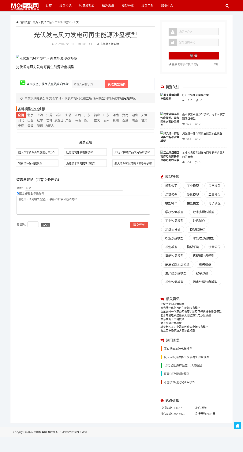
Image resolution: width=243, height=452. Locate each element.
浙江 (59, 115)
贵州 (116, 120)
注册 (216, 64)
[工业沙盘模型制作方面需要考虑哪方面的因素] (169, 158)
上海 (40, 115)
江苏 (49, 115)
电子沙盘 (214, 203)
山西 (30, 120)
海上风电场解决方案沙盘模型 (177, 330)
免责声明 (129, 98)
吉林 (49, 120)
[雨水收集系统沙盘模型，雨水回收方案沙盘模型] (169, 119)
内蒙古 (49, 126)
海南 (78, 120)
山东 (106, 115)
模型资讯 (65, 6)
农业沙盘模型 (174, 238)
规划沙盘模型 (174, 282)
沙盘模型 (193, 194)
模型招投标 (197, 229)
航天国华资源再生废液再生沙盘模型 (186, 357)
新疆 (40, 126)
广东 (87, 115)
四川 (87, 120)
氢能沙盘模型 (174, 256)
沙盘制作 (199, 221)
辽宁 (40, 120)
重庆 (97, 120)
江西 (78, 115)
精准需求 (108, 6)
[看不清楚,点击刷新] (45, 225)
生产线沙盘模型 (175, 273)
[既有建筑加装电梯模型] (169, 100)
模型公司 (171, 186)
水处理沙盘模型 (203, 238)
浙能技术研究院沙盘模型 (80, 163)
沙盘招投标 (172, 229)
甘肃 (144, 120)
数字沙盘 (202, 273)
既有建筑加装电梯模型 (79, 152)
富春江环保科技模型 (30, 163)
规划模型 (171, 247)
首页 (49, 6)
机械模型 (205, 264)
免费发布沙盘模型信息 (185, 64)
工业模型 (193, 186)
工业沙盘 (214, 194)
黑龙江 (58, 120)
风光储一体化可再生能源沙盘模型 (180, 307)
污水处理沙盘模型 (205, 282)
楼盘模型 (193, 203)
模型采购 (193, 247)
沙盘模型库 (86, 6)
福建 (97, 115)
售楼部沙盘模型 (203, 256)
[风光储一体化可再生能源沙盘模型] (169, 139)
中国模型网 (40, 432)
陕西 (135, 120)
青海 (30, 126)
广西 (68, 120)
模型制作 (171, 203)
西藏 (125, 120)
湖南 (125, 115)
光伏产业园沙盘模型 (172, 304)
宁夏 (21, 126)
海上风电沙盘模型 (171, 323)
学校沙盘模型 (174, 212)
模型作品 (46, 22)
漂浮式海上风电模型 (172, 319)
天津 (144, 115)
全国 (21, 115)
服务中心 (167, 6)
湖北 (135, 115)
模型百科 (147, 6)
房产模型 (214, 186)
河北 (21, 120)
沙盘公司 (214, 247)
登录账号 (38, 193)
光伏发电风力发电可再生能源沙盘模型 (85, 35)
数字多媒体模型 (203, 212)
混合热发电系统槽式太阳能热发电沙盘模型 (185, 315)
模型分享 (128, 6)
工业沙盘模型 (63, 22)
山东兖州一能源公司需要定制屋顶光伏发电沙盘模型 (191, 311)
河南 (116, 115)
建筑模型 (171, 194)
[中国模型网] (26, 5)
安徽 (68, 115)
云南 (106, 120)
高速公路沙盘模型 (177, 264)
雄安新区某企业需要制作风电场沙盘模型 (184, 326)
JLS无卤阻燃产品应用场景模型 (132, 152)
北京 (30, 115)
